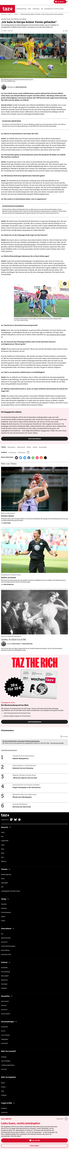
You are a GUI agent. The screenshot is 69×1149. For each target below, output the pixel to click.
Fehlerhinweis (21, 452)
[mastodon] (11, 820)
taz (5, 815)
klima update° (5, 976)
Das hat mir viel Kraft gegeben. (25, 244)
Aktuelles (3, 904)
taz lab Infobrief (5, 1014)
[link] (21, 9)
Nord (2, 857)
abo (2, 934)
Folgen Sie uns (5, 819)
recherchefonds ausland (8, 946)
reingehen (4, 988)
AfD (2, 887)
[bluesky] (15, 820)
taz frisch (3, 1005)
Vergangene (4, 1039)
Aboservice (4, 1112)
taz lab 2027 (4, 1043)
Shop (2, 1091)
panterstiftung (5, 950)
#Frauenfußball (43, 447)
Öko (2, 836)
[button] (66, 1)
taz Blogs (3, 1057)
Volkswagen (4, 883)
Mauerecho (4, 980)
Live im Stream (5, 1035)
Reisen (3, 1083)
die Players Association (22, 230)
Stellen (3, 916)
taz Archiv (4, 1069)
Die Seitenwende (6, 912)
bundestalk (4, 967)
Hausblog (4, 908)
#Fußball (35, 447)
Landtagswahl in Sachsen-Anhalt (10, 891)
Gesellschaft (4, 840)
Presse (3, 920)
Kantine (3, 1087)
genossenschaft (5, 938)
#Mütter (29, 447)
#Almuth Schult (21, 447)
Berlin (2, 853)
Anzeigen (3, 1095)
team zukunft (5, 1001)
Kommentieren (13, 452)
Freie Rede (4, 984)
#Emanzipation (12, 447)
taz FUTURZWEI (5, 1061)
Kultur (3, 845)
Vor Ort (3, 1031)
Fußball (16, 14)
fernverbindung (5, 972)
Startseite (3, 14)
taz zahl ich (4, 942)
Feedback (4, 1108)
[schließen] (66, 1118)
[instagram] (19, 820)
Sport (9, 14)
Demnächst (4, 1027)
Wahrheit (3, 861)
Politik (3, 832)
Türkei (3, 878)
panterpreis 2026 (6, 954)
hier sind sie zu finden (57, 743)
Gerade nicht (60, 1119)
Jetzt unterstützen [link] (34, 439)
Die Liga (21, 107)
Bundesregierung (6, 874)
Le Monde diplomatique (8, 1065)
